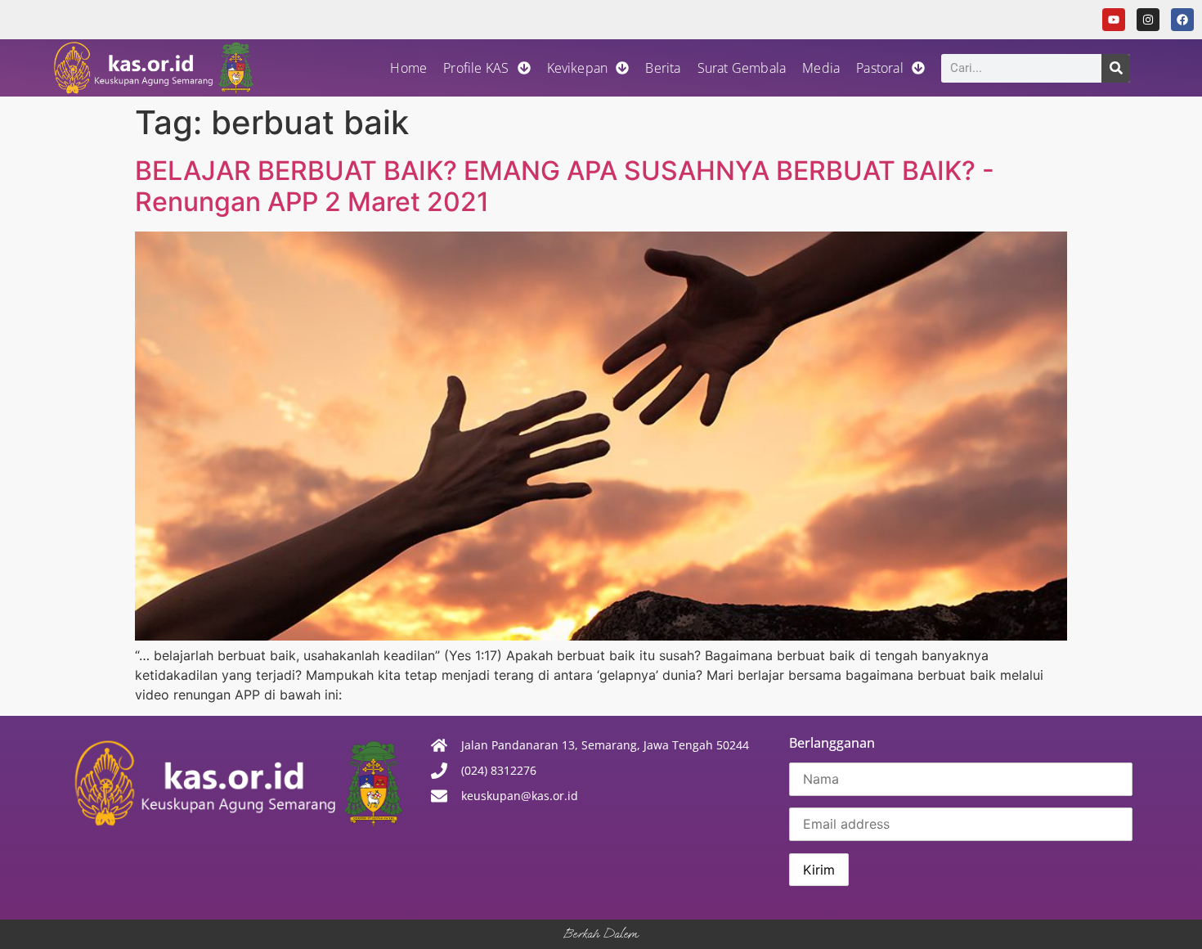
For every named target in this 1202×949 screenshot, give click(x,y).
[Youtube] (1113, 19)
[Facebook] (1182, 19)
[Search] (1115, 68)
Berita (662, 68)
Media (821, 68)
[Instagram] (1148, 19)
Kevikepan (577, 68)
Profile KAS (476, 68)
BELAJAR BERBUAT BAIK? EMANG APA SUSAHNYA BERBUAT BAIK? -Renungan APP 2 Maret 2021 (564, 186)
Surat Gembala (742, 68)
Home (408, 68)
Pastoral (880, 68)
